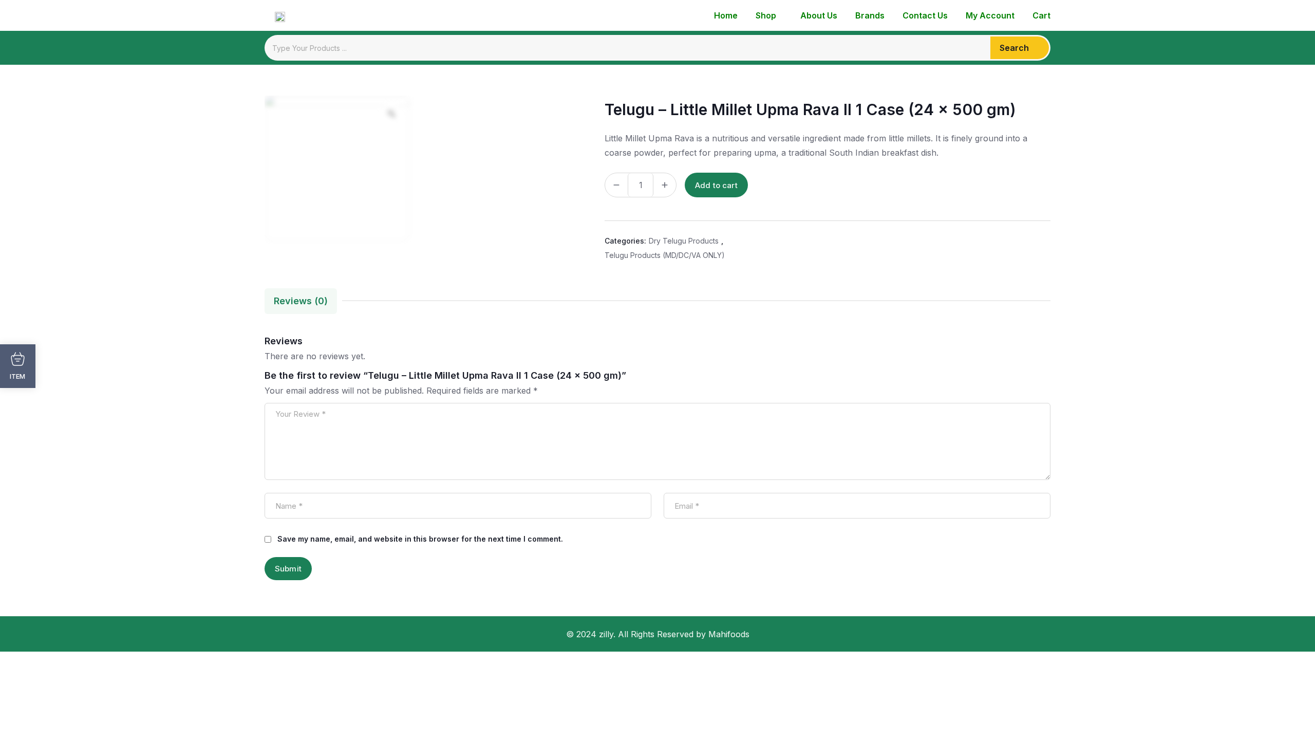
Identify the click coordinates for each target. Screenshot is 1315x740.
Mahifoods (728, 634)
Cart (1041, 15)
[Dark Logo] (275, 15)
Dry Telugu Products (684, 240)
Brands (870, 15)
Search (1014, 48)
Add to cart (716, 185)
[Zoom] (391, 113)
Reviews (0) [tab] (301, 300)
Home (726, 15)
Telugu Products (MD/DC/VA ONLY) (665, 255)
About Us (818, 15)
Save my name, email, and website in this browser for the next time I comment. (420, 538)
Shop (766, 15)
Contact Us (925, 15)
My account (990, 15)
